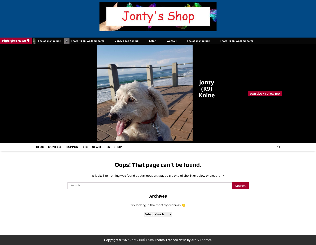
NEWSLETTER (101, 147)
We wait (166, 40)
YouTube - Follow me (265, 94)
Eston (147, 40)
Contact (55, 147)
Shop (118, 147)
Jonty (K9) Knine (207, 88)
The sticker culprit (43, 40)
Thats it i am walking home (82, 40)
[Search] (279, 147)
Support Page (77, 147)
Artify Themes (201, 240)
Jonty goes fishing (121, 40)
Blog (40, 147)
